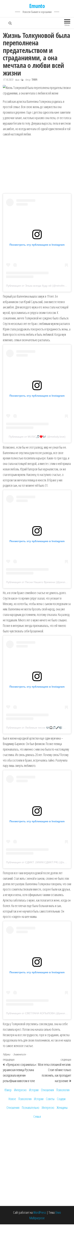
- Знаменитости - (19, 1054)
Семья (37, 1116)
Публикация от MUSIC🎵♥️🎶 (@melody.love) (37, 436)
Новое (12, 1099)
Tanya (34, 79)
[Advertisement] (37, 165)
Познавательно (30, 1107)
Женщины (62, 1107)
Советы (50, 1099)
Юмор (8, 1090)
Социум (61, 1099)
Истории (34, 1090)
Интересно (20, 1090)
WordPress (39, 1212)
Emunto (37, 5)
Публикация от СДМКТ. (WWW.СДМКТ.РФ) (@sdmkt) (38, 862)
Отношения (47, 1090)
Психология (62, 1090)
